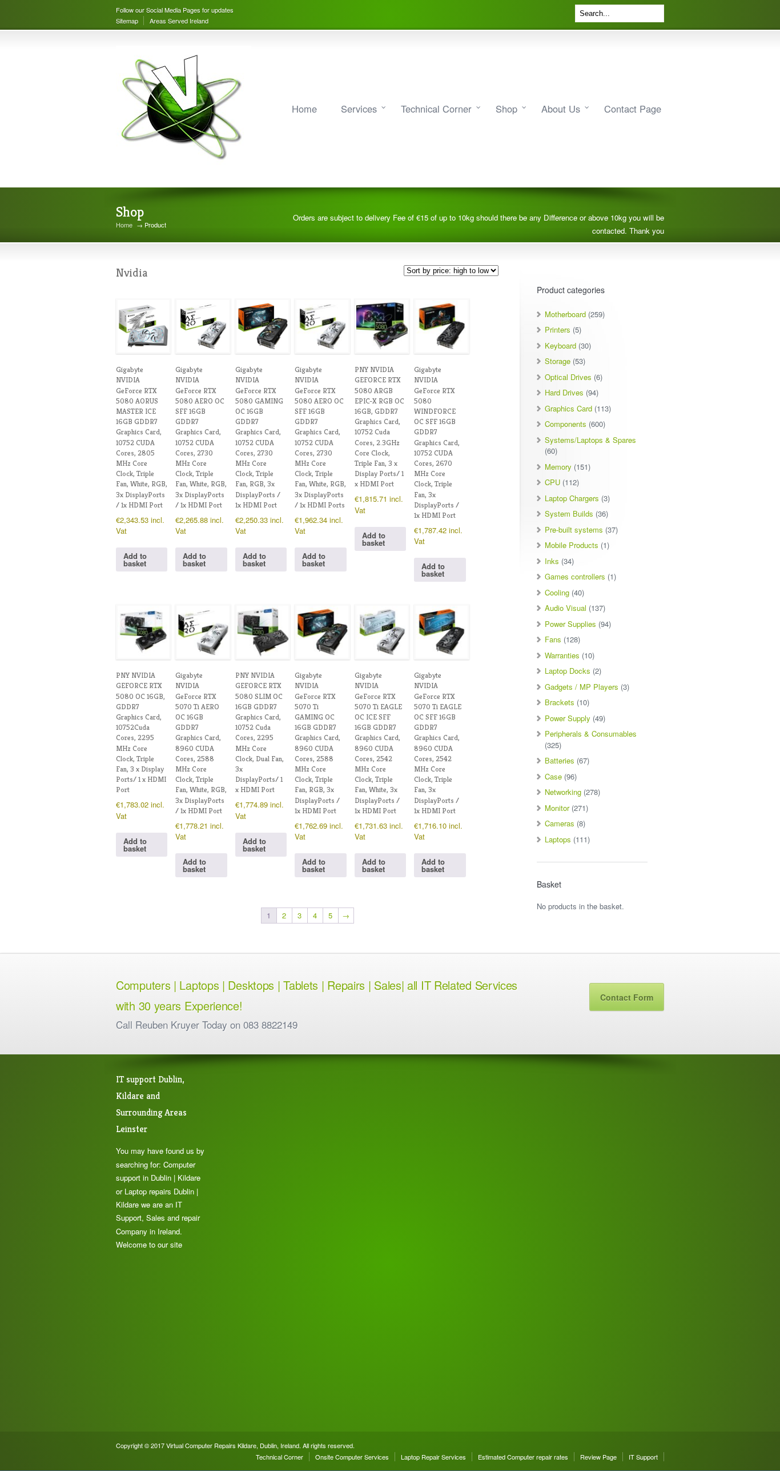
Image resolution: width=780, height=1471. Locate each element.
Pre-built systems (574, 529)
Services (359, 108)
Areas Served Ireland (179, 20)
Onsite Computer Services (352, 1456)
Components (565, 423)
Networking (563, 791)
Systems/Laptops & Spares (590, 439)
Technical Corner (436, 108)
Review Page (598, 1456)
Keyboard (560, 345)
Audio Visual (565, 607)
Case (553, 776)
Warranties (562, 655)
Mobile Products (571, 544)
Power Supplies (570, 623)
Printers (557, 329)
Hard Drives (564, 392)
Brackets (559, 702)
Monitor (557, 807)
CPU (552, 482)
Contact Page (632, 108)
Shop (506, 108)
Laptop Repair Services (433, 1456)
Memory (558, 466)
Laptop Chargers (572, 498)
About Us (560, 108)
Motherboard (565, 314)
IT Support (643, 1456)
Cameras (559, 823)
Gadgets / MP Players (581, 686)
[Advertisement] (276, 1243)
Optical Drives (568, 376)
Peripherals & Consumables (591, 733)
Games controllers (575, 576)
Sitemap (127, 20)
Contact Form (626, 997)
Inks (552, 560)
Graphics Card (568, 408)
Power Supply (567, 718)
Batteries (559, 760)
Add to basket (135, 559)
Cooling (557, 592)
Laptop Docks (567, 670)
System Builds (569, 513)
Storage (557, 360)
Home (304, 108)
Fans (553, 639)
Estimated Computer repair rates (523, 1456)
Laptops (558, 839)
